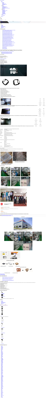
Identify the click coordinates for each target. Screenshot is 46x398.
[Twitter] (2, 309)
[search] (0, 17)
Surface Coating (3, 12)
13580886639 (2, 338)
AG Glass (3, 2)
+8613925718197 (2, 293)
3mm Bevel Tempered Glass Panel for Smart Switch (6, 40)
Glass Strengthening (4, 11)
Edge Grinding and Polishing (4, 10)
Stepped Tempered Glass (4, 47)
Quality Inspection (3, 13)
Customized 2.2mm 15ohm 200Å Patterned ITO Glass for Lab (7, 37)
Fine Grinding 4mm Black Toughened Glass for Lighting (7, 33)
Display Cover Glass (3, 22)
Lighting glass (3, 8)
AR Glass (2, 25)
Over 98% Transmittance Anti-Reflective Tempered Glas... (7, 30)
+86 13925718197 (2, 327)
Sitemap (2, 315)
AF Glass (3, 3)
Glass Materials (3, 9)
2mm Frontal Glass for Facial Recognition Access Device (6, 215)
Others (1, 303)
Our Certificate (3, 15)
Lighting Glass (2, 27)
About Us (2, 14)
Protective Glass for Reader (2, 274)
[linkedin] (2, 307)
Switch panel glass (3, 7)
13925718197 (2, 343)
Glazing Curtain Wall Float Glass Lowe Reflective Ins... (7, 44)
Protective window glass (4, 6)
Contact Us (2, 16)
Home (1, 1)
